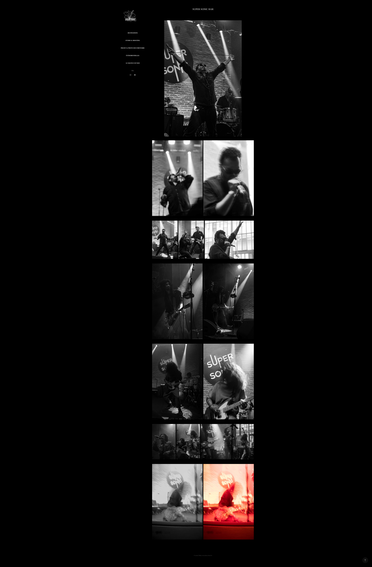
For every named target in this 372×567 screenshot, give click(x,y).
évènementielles (132, 55)
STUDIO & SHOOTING (132, 40)
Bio (133, 70)
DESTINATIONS (133, 33)
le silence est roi (133, 63)
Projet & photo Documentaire (133, 48)
